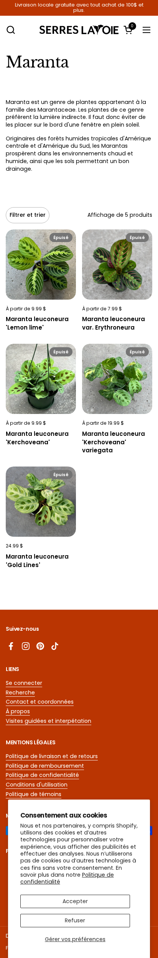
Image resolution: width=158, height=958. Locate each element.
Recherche (20, 692)
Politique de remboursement (45, 766)
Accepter (75, 901)
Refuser (75, 920)
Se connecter (24, 683)
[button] (10, 30)
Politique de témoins (33, 794)
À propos (18, 711)
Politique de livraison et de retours (52, 756)
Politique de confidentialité (42, 775)
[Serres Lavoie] (79, 29)
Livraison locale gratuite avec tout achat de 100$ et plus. (79, 7)
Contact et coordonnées (40, 702)
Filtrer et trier (28, 215)
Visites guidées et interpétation (48, 721)
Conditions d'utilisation (36, 784)
